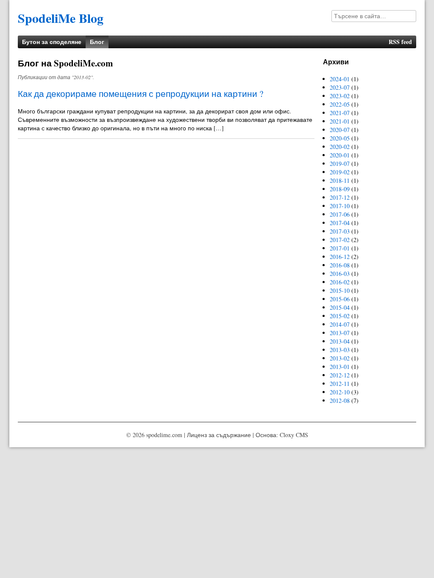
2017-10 (340, 206)
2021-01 (340, 121)
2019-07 (340, 164)
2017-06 (340, 214)
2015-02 (340, 316)
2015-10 (340, 290)
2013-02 (340, 358)
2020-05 (340, 138)
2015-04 (340, 307)
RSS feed (400, 41)
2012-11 (340, 384)
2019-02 (340, 172)
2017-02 (340, 240)
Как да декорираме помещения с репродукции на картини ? (140, 93)
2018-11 (340, 180)
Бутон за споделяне (51, 41)
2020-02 (340, 147)
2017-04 (340, 223)
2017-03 (340, 231)
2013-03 (340, 350)
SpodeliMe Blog (60, 17)
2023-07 (340, 87)
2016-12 (340, 257)
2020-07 (340, 130)
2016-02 (340, 282)
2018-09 (340, 189)
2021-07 (340, 113)
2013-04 (340, 341)
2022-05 (340, 104)
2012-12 (340, 375)
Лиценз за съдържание (219, 435)
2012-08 (340, 400)
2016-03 (340, 274)
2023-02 (340, 96)
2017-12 (340, 197)
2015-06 (340, 299)
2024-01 (340, 79)
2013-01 (340, 367)
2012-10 (340, 392)
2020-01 (340, 155)
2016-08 (340, 265)
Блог (97, 41)
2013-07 (340, 333)
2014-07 (340, 324)
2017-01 (340, 248)
